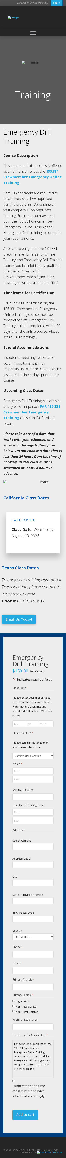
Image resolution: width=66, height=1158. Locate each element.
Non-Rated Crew (26, 1006)
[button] (33, 32)
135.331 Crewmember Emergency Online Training (32, 177)
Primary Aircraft (23, 979)
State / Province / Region (27, 894)
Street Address (21, 840)
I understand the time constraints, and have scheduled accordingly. (28, 1091)
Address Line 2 (21, 858)
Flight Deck (22, 1001)
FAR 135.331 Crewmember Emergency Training (31, 412)
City (14, 876)
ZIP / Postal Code (23, 912)
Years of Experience (25, 1020)
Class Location (22, 733)
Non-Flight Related (27, 1011)
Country (17, 930)
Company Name (22, 789)
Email (16, 963)
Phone (17, 947)
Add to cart (25, 1114)
